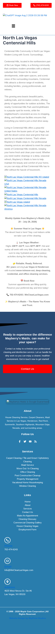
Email (7, 566)
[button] (13, 26)
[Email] (7, 561)
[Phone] (7, 540)
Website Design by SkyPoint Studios (27, 618)
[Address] (7, 582)
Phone (8, 545)
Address (9, 587)
